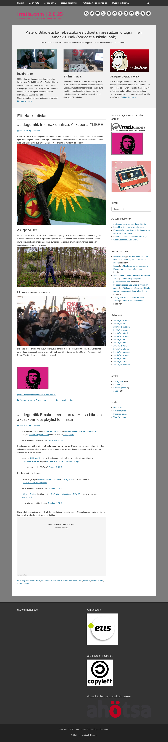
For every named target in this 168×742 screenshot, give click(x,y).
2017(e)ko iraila (120, 346)
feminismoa (67, 581)
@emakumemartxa (87, 431)
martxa (94, 581)
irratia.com (25, 74)
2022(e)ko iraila (120, 324)
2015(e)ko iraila (120, 361)
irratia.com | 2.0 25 (40, 14)
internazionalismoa (54, 400)
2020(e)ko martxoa (121, 327)
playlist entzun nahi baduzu (36, 395)
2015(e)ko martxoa (121, 365)
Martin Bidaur (119, 256)
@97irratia (57, 431)
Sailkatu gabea (119, 388)
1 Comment (36, 131)
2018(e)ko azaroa (120, 336)
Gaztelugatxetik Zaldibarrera (125, 240)
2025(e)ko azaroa (120, 320)
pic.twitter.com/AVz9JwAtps (67, 461)
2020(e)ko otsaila (120, 330)
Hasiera (20, 3)
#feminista (33, 434)
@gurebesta (43, 434)
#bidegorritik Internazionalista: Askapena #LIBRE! (60, 124)
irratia (80, 581)
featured (116, 384)
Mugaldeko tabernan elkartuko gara (128, 227)
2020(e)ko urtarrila (121, 333)
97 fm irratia (34, 3)
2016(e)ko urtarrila (121, 349)
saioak (32, 400)
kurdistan (65, 400)
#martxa (48, 431)
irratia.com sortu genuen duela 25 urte (129, 224)
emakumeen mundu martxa (51, 581)
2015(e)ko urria (119, 358)
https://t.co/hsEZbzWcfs (72, 494)
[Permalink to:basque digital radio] (130, 60)
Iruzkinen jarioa (119, 414)
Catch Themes (90, 735)
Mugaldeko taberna (120, 3)
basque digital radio (69, 3)
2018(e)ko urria (119, 339)
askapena (42, 400)
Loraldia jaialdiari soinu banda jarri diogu (130, 236)
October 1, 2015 (55, 467)
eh (39, 581)
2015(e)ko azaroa (120, 355)
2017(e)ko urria (119, 342)
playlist (20, 583)
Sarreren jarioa (119, 411)
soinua (26, 583)
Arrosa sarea (50, 3)
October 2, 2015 (55, 503)
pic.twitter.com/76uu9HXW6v (34, 482)
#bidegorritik (24, 400)
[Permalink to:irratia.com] (37, 59)
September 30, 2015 (56, 440)
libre (71, 400)
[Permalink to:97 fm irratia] (84, 60)
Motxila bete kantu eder (133, 301)
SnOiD (116, 266)
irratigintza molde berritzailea (95, 3)
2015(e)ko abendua (121, 352)
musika (100, 581)
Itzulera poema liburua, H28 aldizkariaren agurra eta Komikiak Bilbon (130, 259)
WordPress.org (119, 417)
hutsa (75, 581)
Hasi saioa (117, 407)
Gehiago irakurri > (25, 101)
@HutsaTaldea (70, 431)
